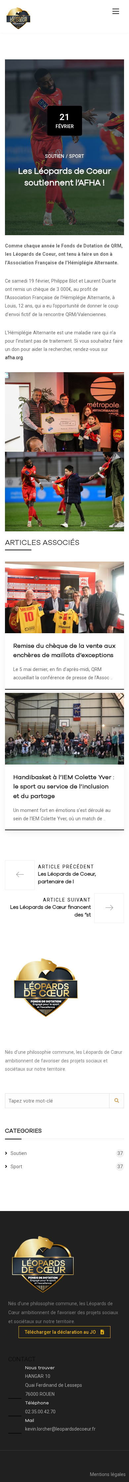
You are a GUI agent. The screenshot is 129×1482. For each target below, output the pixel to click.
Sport (76, 156)
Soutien (54, 156)
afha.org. (14, 357)
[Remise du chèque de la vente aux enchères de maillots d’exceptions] (64, 596)
